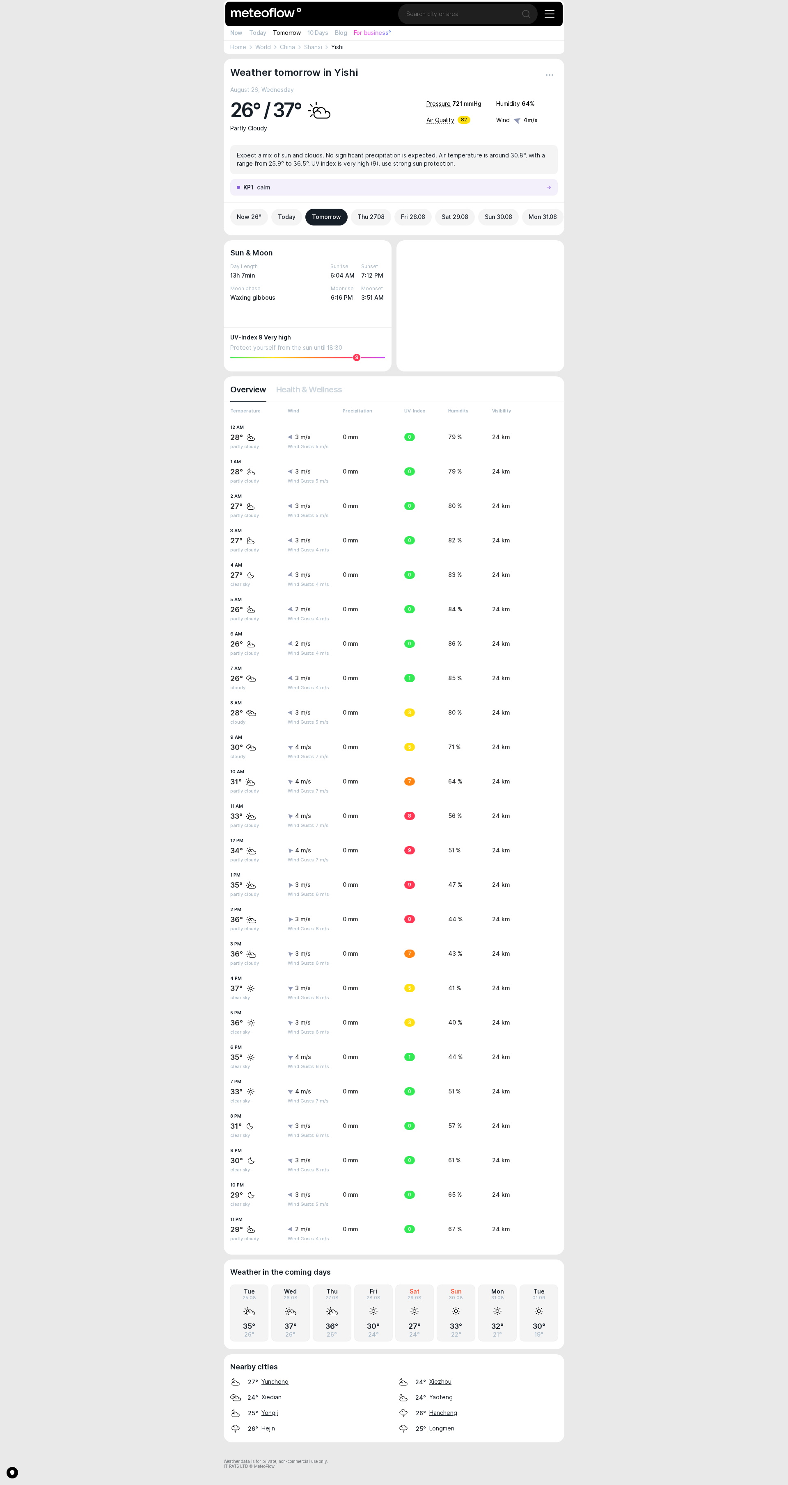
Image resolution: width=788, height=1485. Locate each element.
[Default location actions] (549, 75)
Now (236, 33)
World (263, 47)
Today (257, 33)
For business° (372, 33)
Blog (341, 33)
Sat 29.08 (455, 217)
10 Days (317, 33)
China (287, 47)
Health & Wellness (309, 389)
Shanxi (313, 47)
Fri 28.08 (413, 217)
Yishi (337, 47)
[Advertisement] (480, 305)
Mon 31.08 (543, 217)
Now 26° (249, 217)
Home (238, 47)
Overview (248, 389)
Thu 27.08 (371, 217)
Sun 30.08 (498, 217)
